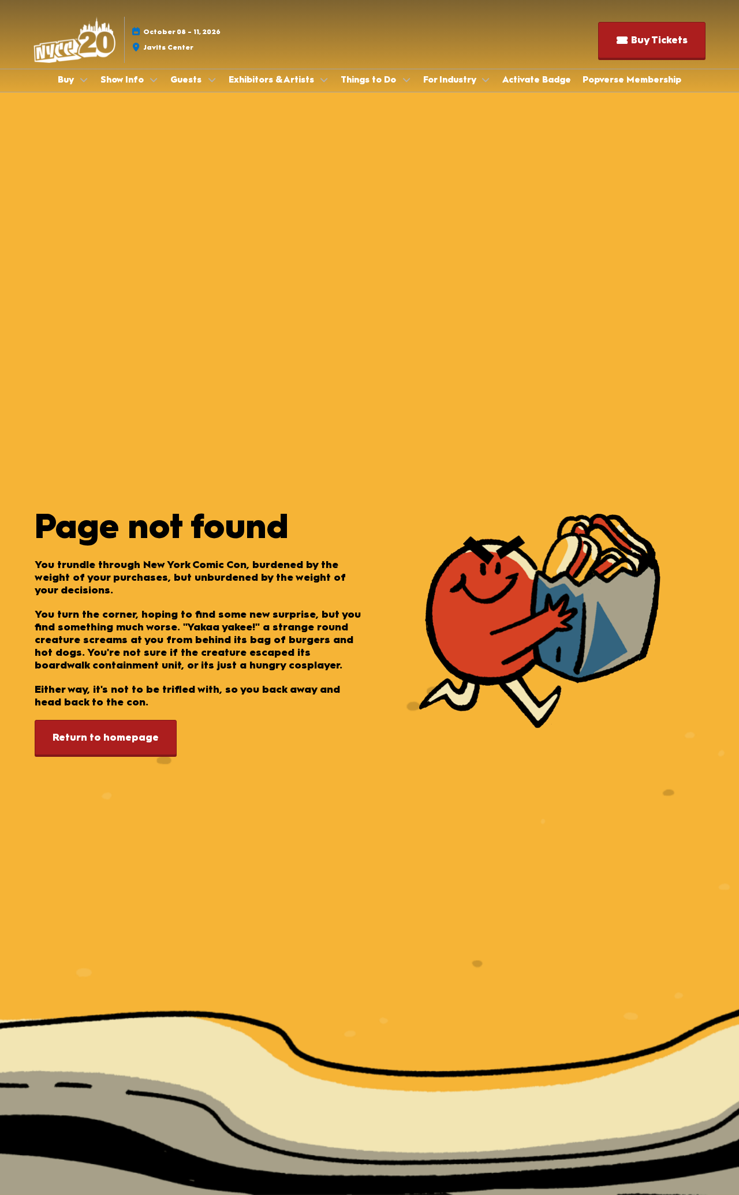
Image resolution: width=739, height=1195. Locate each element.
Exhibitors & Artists (272, 79)
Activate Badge (536, 79)
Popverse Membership (632, 79)
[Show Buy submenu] (84, 80)
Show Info (123, 79)
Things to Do (369, 79)
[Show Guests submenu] (212, 80)
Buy (67, 79)
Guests (187, 79)
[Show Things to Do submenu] (406, 80)
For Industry (450, 79)
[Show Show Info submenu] (154, 80)
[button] (652, 40)
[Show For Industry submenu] (486, 80)
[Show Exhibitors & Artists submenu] (324, 80)
